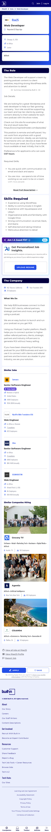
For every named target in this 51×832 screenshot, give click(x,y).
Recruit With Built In (11, 733)
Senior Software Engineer (17, 385)
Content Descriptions (11, 723)
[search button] (33, 3)
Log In (46, 3)
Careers (5, 713)
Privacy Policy (25, 803)
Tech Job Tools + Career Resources (17, 763)
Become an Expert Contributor (15, 738)
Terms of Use (25, 807)
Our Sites (6, 782)
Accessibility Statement (25, 795)
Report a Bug (8, 758)
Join (38, 3)
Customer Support (10, 749)
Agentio (16, 585)
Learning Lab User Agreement (25, 791)
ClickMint (17, 630)
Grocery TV (18, 537)
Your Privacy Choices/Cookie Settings (25, 811)
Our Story (6, 709)
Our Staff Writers (9, 718)
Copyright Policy (25, 799)
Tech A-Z (5, 772)
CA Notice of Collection (25, 815)
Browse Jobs (7, 767)
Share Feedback (9, 753)
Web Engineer (11, 420)
